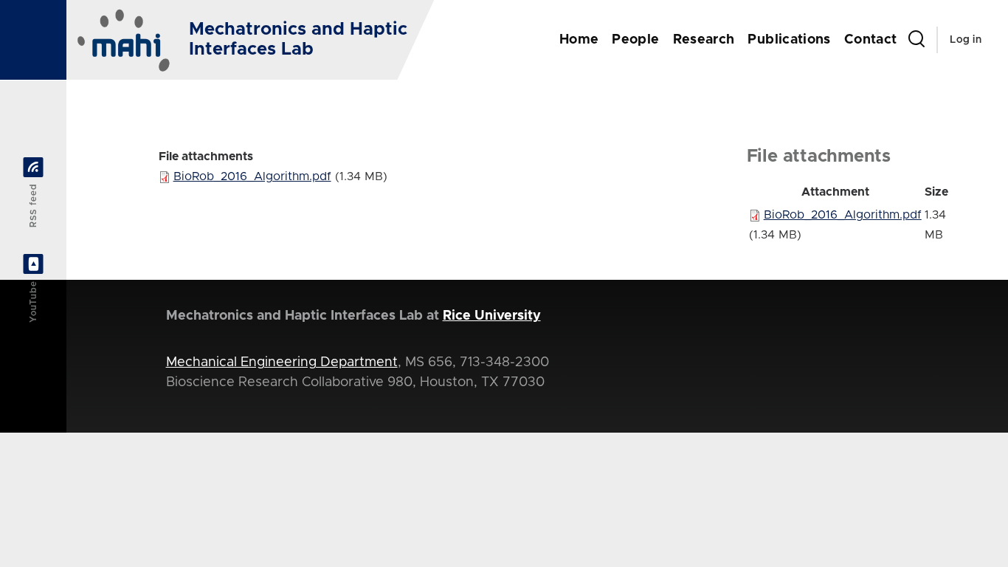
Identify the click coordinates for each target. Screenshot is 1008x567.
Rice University (492, 316)
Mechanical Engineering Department (282, 362)
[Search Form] (916, 40)
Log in (965, 40)
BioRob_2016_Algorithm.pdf (252, 176)
